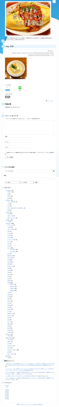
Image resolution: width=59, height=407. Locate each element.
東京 (8, 278)
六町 (8, 243)
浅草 (8, 292)
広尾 (8, 259)
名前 (6, 136)
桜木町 (9, 347)
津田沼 (9, 196)
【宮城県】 (8, 220)
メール (6, 141)
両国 (8, 231)
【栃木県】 (8, 334)
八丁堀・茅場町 (11, 239)
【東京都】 (8, 223)
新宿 (8, 264)
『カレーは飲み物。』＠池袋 (12, 372)
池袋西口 (12, 290)
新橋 (8, 268)
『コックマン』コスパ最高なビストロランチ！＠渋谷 (19, 368)
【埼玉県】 (8, 200)
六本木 (9, 241)
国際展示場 (10, 255)
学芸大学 (9, 257)
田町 (8, 299)
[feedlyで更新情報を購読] (6, 97)
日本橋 (9, 213)
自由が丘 (9, 315)
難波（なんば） (11, 217)
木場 (8, 276)
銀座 (8, 328)
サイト (6, 147)
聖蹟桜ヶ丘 (10, 313)
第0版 (41, 404)
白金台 (9, 301)
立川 (8, 311)
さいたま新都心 (11, 201)
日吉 (8, 343)
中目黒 (9, 233)
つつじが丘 (10, 225)
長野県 (7, 356)
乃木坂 (9, 235)
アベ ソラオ (50, 100)
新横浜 (9, 341)
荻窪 (8, 317)
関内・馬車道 (10, 354)
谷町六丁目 (10, 215)
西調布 (9, 324)
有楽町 (9, 274)
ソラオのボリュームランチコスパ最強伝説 (28, 404)
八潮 (8, 203)
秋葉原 (9, 309)
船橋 (8, 198)
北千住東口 (12, 249)
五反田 (9, 237)
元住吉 (9, 339)
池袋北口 (12, 284)
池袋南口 (12, 286)
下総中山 (9, 192)
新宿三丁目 (10, 266)
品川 (8, 253)
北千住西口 (12, 251)
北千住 (9, 248)
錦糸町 (9, 330)
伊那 (8, 357)
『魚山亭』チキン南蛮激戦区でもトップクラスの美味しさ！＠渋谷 (22, 363)
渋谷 (8, 296)
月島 (8, 272)
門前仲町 (9, 332)
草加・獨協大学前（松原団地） (15, 208)
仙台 (8, 221)
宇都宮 (9, 335)
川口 (8, 206)
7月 (7, 387)
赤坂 (8, 326)
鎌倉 (8, 352)
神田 (8, 307)
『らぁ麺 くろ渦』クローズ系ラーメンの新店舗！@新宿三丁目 (21, 376)
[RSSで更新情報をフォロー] (9, 97)
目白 (8, 303)
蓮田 (8, 210)
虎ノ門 (9, 321)
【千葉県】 (8, 190)
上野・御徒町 (10, 229)
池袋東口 (12, 288)
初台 (8, 245)
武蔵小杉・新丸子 (12, 349)
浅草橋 (9, 294)
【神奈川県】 (8, 338)
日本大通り (10, 345)
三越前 (9, 227)
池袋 (8, 282)
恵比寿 (9, 262)
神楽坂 (9, 305)
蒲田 (8, 319)
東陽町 (9, 280)
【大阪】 (7, 212)
